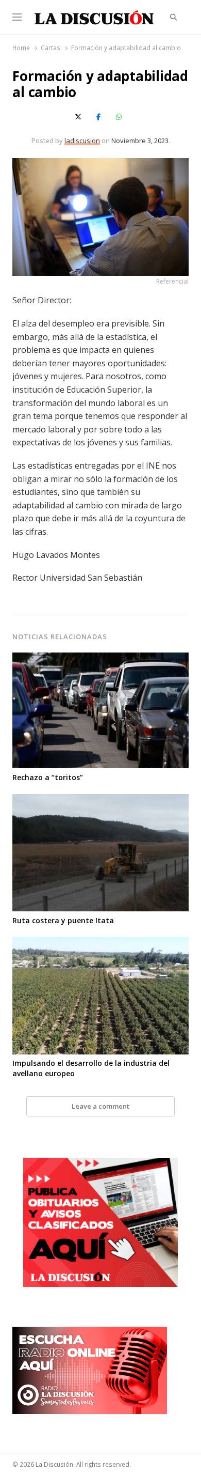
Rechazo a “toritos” (47, 777)
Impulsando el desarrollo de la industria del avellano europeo (91, 1068)
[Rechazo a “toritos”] (100, 658)
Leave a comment (100, 1106)
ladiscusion (82, 140)
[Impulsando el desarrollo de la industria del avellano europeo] (100, 943)
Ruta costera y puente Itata (63, 920)
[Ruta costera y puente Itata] (100, 800)
